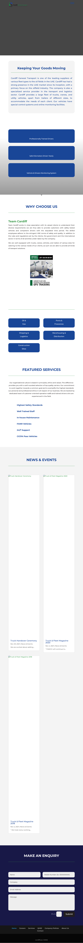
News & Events (27, 657)
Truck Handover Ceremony (23, 654)
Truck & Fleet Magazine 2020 (56, 655)
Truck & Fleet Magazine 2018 (21, 836)
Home (14, 941)
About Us (65, 941)
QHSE (40, 941)
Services (31, 941)
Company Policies (52, 941)
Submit (69, 927)
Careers (22, 941)
